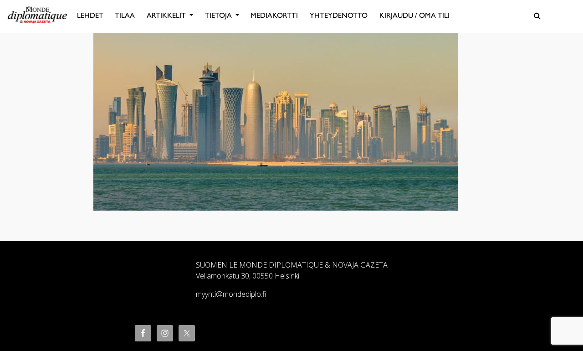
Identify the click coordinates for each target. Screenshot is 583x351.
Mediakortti (274, 15)
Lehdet (90, 15)
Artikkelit (167, 15)
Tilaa (125, 15)
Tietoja (219, 15)
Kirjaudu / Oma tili (414, 15)
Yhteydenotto (339, 15)
